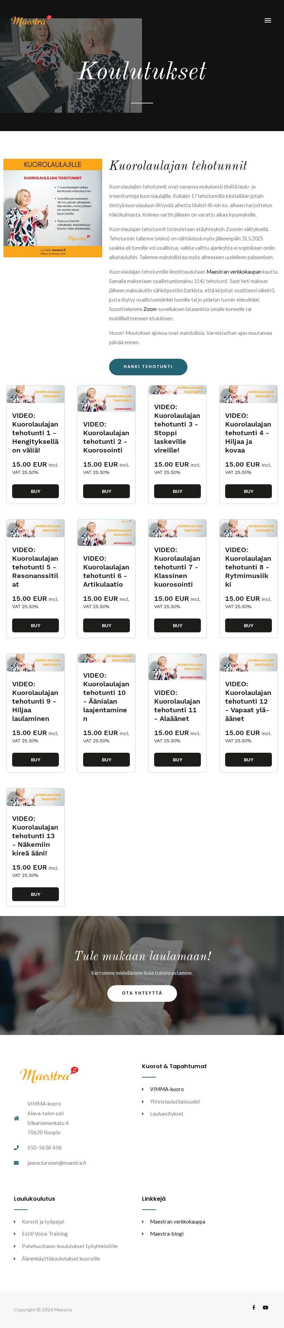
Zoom (149, 309)
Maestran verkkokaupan (233, 272)
